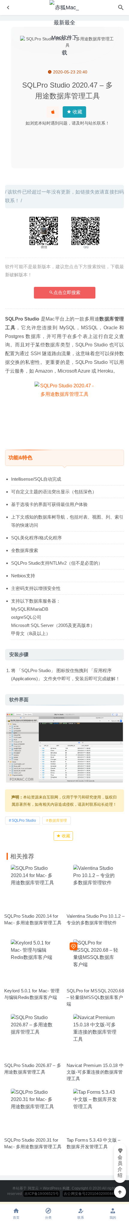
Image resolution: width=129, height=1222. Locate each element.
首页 (16, 1217)
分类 (48, 1217)
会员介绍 (120, 1166)
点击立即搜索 (66, 292)
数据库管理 (58, 820)
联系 (80, 1217)
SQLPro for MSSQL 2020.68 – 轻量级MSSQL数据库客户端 (95, 997)
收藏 (76, 111)
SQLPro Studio (24, 820)
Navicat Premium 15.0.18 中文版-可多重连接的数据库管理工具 (95, 1072)
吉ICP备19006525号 (41, 1194)
